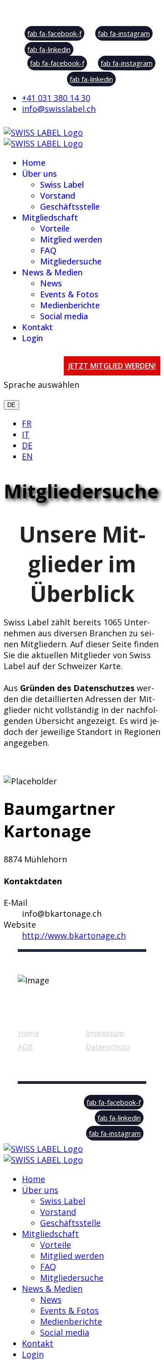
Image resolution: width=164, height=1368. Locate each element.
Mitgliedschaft (50, 217)
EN (27, 456)
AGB (25, 1047)
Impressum (105, 1033)
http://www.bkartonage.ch (74, 935)
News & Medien (52, 272)
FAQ (48, 250)
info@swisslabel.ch (59, 108)
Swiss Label (62, 184)
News (51, 283)
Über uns (39, 173)
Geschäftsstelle (70, 206)
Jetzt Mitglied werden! (112, 366)
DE (11, 404)
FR (26, 423)
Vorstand (57, 195)
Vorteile (55, 228)
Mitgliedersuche (71, 261)
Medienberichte (70, 305)
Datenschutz (108, 1047)
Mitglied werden (71, 239)
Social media (64, 316)
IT (26, 434)
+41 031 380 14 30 (56, 97)
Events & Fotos (69, 294)
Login (32, 338)
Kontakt (37, 327)
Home (34, 162)
